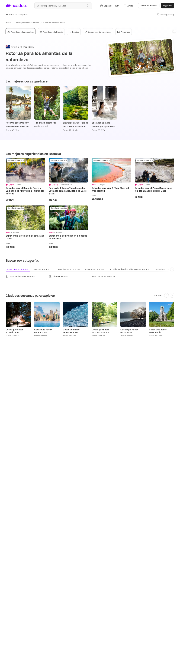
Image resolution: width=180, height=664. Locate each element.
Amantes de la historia (53, 31)
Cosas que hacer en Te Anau (129, 331)
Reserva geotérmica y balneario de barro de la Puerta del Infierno (18, 124)
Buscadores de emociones (99, 31)
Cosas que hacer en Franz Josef (71, 331)
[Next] (174, 31)
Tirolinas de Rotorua (45, 122)
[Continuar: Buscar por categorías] (172, 269)
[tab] (19, 269)
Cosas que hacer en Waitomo (14, 331)
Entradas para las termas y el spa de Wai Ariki (103, 124)
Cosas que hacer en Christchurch (100, 331)
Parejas (75, 31)
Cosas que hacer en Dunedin (157, 331)
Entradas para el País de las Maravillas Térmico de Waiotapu (75, 124)
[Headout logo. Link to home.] (16, 6)
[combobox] (63, 5)
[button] (17, 14)
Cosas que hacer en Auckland (43, 331)
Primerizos (125, 31)
